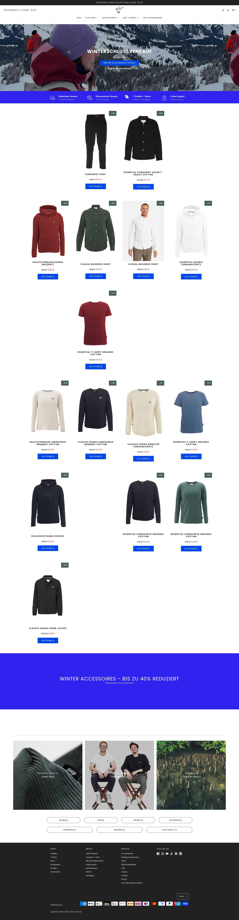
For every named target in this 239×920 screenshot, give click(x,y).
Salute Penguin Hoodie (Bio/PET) (47, 263)
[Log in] (227, 10)
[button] (183, 896)
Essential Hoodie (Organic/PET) (191, 263)
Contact (124, 875)
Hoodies (53, 853)
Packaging (90, 875)
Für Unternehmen (152, 17)
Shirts (52, 861)
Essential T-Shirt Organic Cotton (96, 353)
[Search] (223, 10)
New (79, 17)
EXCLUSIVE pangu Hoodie (47, 536)
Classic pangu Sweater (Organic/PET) (143, 445)
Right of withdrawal (128, 865)
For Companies (127, 853)
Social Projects (92, 853)
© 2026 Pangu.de (56, 905)
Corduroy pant (95, 174)
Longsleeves (55, 865)
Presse (124, 879)
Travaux (124, 872)
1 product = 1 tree (92, 857)
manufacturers (91, 868)
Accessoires (55, 872)
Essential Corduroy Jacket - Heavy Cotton (143, 173)
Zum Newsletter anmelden (131, 883)
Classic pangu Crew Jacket (48, 628)
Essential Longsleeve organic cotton (143, 535)
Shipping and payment (130, 857)
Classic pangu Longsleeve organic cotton (96, 443)
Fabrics (89, 872)
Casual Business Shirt (96, 264)
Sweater (53, 868)
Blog (33, 10)
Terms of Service (76, 912)
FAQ (123, 868)
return (123, 861)
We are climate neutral (94, 861)
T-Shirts (53, 857)
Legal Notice (54, 912)
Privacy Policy (64, 912)
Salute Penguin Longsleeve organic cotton (48, 443)
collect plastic (91, 865)
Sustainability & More (16, 10)
